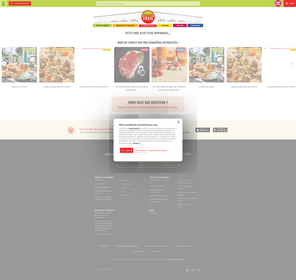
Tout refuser (141, 150)
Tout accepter (126, 150)
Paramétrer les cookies (158, 150)
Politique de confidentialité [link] (134, 155)
